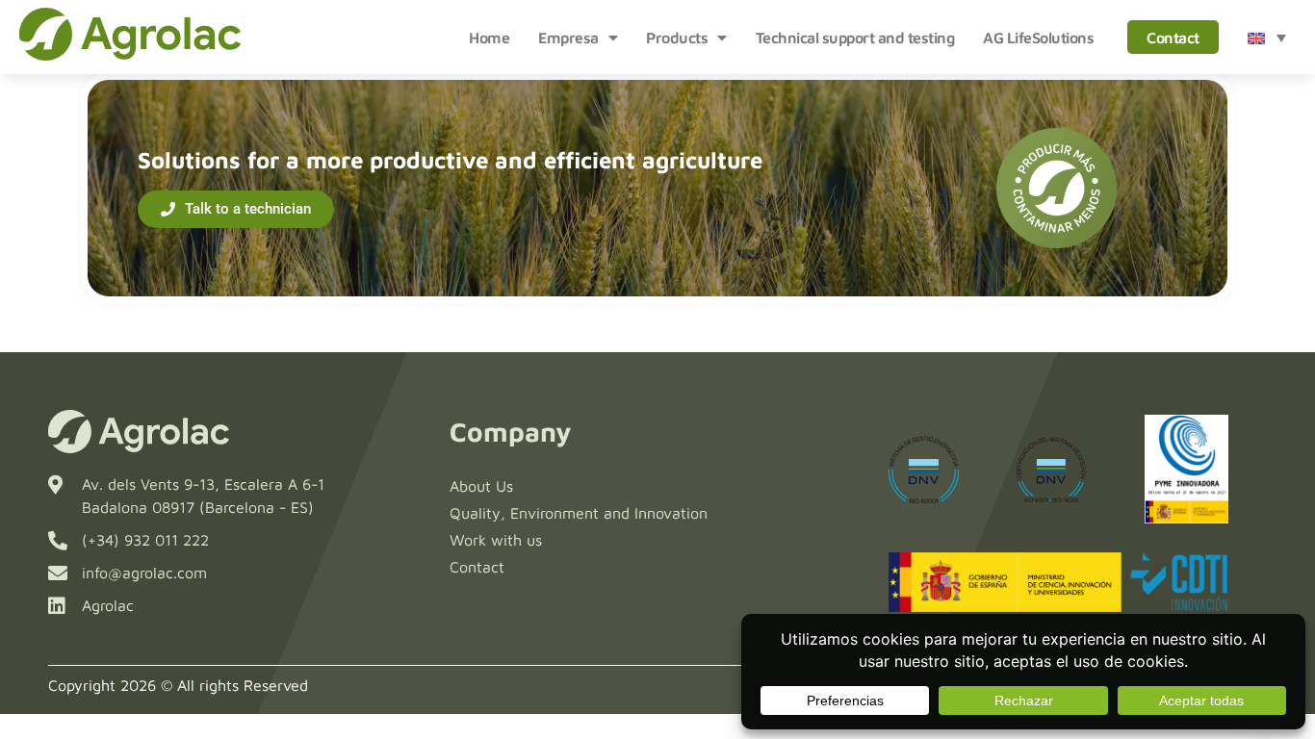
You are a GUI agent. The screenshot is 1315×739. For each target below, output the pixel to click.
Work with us (496, 539)
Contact (1173, 37)
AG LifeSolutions (1038, 37)
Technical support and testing (855, 37)
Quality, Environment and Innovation (579, 513)
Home (489, 37)
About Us (481, 486)
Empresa (568, 37)
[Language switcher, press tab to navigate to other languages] (1267, 37)
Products (677, 37)
